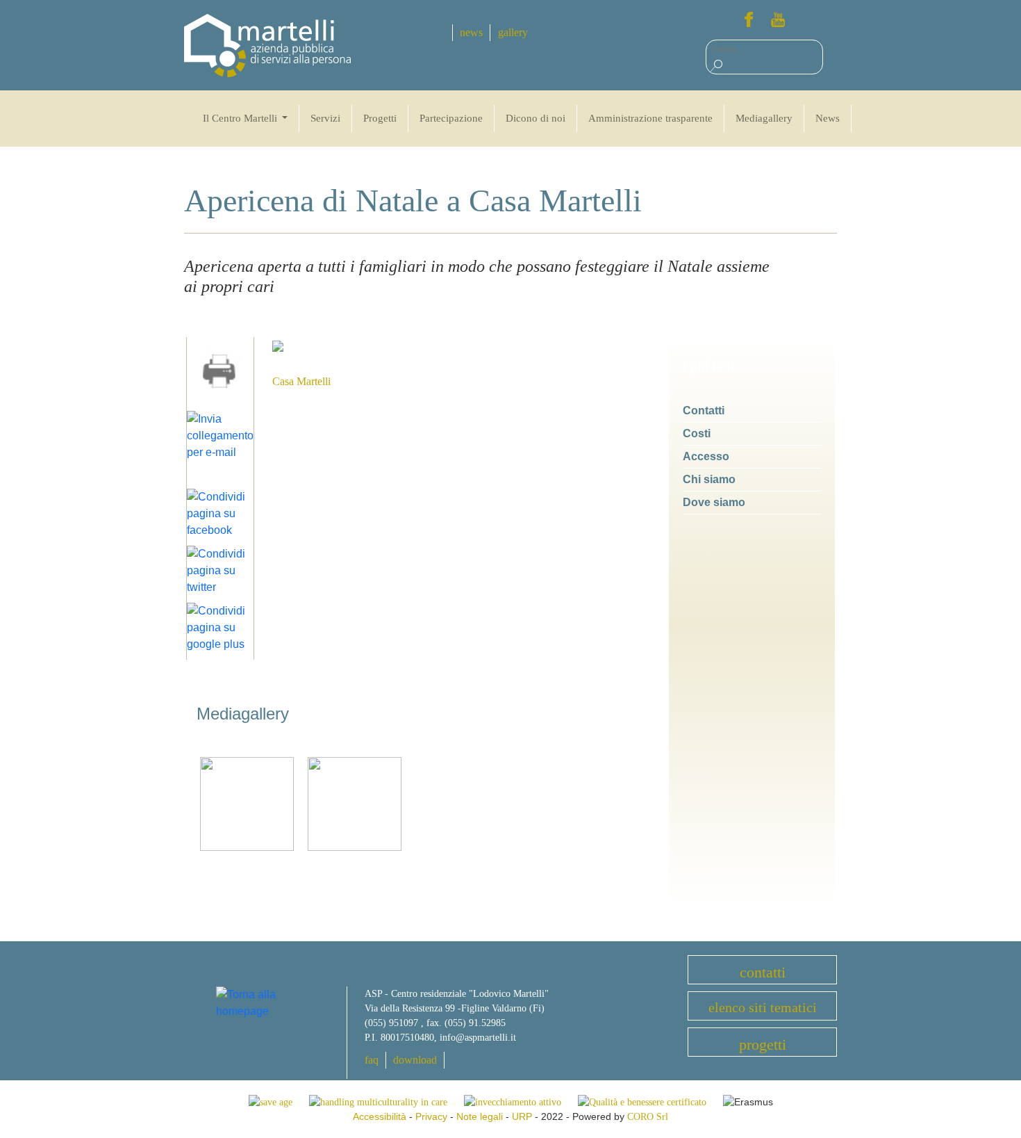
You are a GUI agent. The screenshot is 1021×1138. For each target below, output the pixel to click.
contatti (763, 972)
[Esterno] (247, 803)
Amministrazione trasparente (650, 118)
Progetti (380, 118)
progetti (762, 1044)
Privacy (431, 1116)
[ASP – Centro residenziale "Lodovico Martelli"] (267, 45)
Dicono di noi (535, 118)
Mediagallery (764, 118)
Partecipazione (451, 118)
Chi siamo (709, 479)
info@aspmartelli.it (478, 1037)
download (415, 1060)
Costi (697, 433)
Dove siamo (714, 502)
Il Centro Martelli (241, 118)
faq (372, 1060)
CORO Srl (647, 1117)
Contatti (703, 410)
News (827, 118)
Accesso (706, 456)
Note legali (479, 1116)
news (471, 32)
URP (522, 1116)
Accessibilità (379, 1116)
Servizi (325, 118)
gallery (513, 32)
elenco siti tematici (762, 1007)
